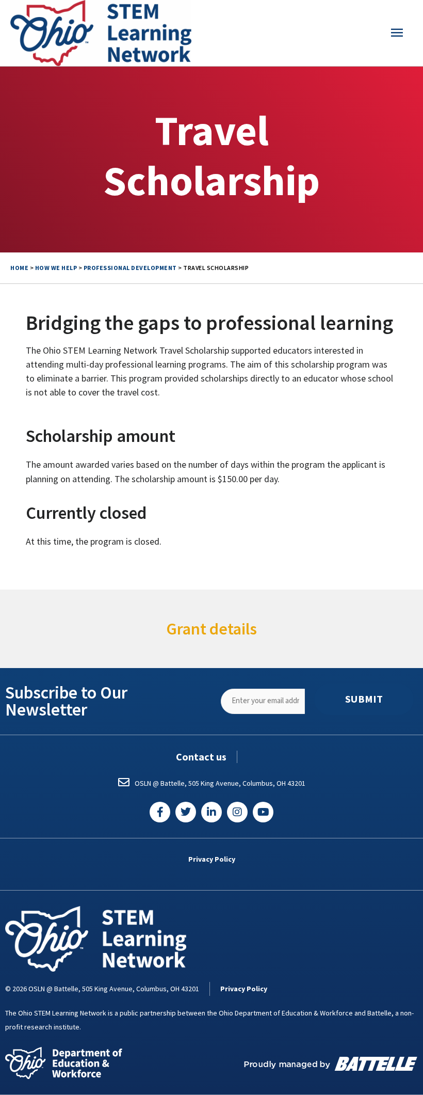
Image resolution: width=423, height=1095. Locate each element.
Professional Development (130, 268)
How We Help (56, 268)
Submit (364, 699)
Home (19, 268)
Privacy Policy (211, 859)
